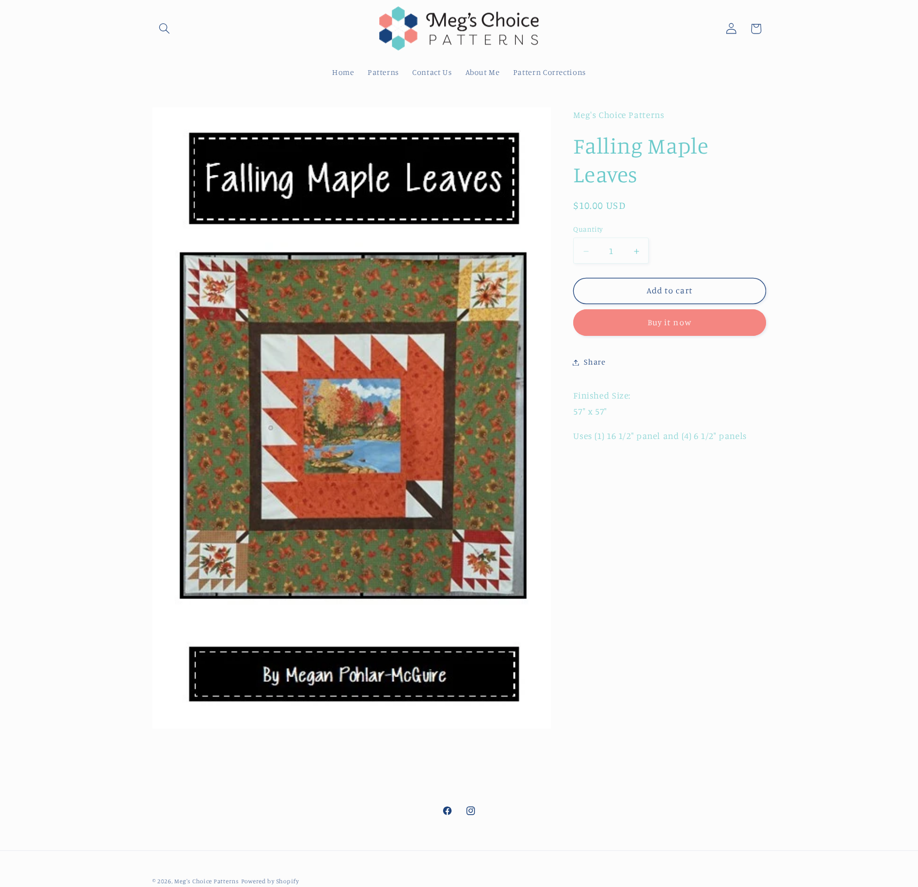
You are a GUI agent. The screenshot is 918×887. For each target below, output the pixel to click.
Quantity (587, 229)
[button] (164, 28)
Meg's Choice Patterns (206, 881)
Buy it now (670, 323)
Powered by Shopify (270, 881)
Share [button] (594, 362)
